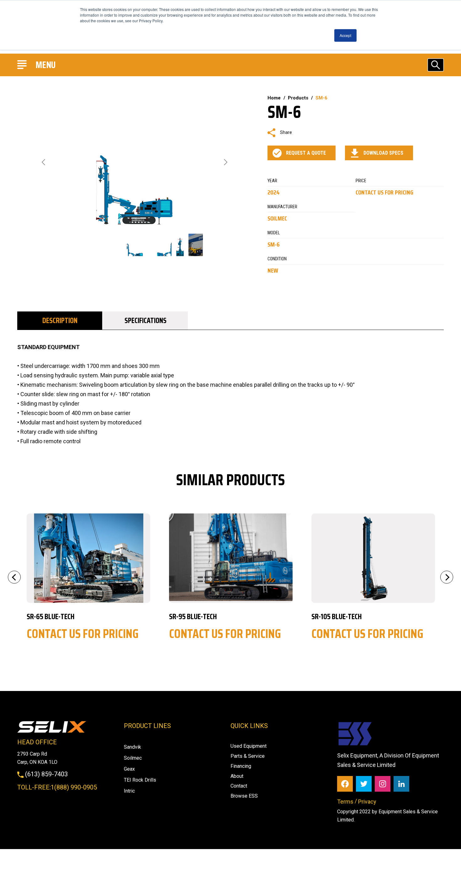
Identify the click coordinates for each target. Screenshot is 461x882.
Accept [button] (345, 35)
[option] (88, 580)
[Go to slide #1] (134, 245)
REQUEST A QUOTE (306, 153)
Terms (345, 801)
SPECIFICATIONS (146, 321)
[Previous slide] (43, 162)
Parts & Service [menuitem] (247, 756)
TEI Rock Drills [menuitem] (140, 780)
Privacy (367, 801)
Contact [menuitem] (238, 786)
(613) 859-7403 (46, 774)
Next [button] (446, 577)
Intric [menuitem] (129, 791)
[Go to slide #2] (164, 245)
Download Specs (383, 153)
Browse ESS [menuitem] (244, 796)
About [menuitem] (236, 776)
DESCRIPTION (59, 321)
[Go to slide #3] (180, 245)
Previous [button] (14, 577)
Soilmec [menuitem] (133, 758)
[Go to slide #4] (196, 245)
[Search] (435, 64)
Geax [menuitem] (129, 769)
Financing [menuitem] (240, 766)
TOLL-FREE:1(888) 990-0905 (57, 787)
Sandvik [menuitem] (132, 747)
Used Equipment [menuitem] (248, 746)
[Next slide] (225, 162)
